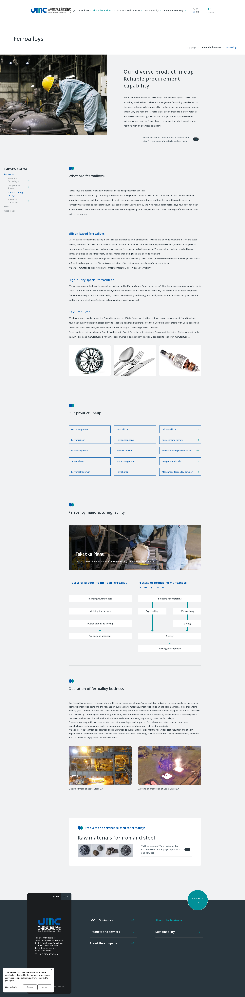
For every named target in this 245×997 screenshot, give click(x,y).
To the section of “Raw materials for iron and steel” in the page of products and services (166, 139)
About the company (173, 10)
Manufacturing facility (15, 194)
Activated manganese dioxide (177, 450)
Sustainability (152, 10)
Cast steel (9, 210)
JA (197, 8)
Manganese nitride (171, 461)
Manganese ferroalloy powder (177, 471)
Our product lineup (14, 187)
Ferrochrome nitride (172, 439)
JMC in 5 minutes (82, 10)
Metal (7, 206)
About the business (103, 10)
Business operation (13, 201)
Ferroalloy (9, 174)
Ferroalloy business (15, 168)
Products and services (128, 10)
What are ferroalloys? (14, 180)
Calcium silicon (169, 429)
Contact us (210, 12)
